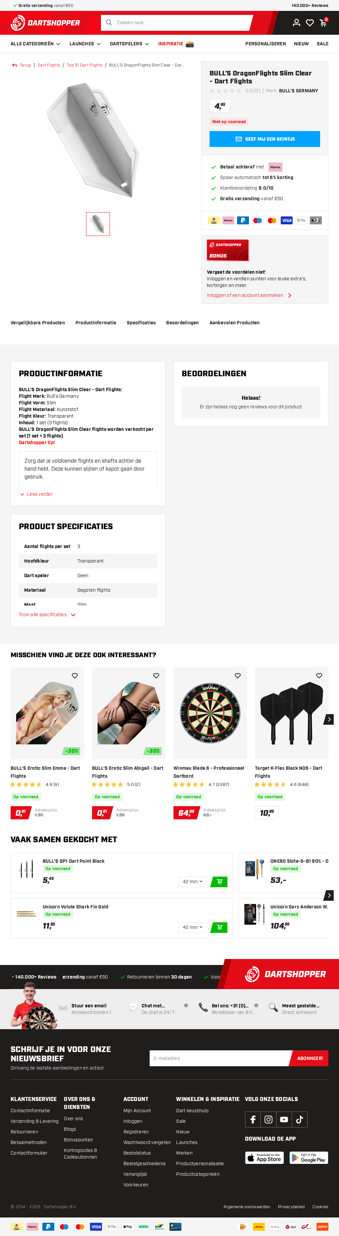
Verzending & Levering (35, 1121)
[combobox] (179, 23)
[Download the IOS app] (264, 1157)
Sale (181, 1121)
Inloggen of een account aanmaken (245, 295)
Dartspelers (126, 44)
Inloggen (132, 1121)
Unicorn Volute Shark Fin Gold (75, 907)
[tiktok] (300, 1119)
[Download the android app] (308, 1157)
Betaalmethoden (29, 1142)
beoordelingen (182, 323)
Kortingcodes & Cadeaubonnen (80, 1154)
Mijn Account (137, 1111)
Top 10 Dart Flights (84, 65)
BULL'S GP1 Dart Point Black (74, 861)
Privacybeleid (291, 1207)
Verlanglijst (135, 1174)
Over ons (73, 1119)
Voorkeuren (136, 1185)
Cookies (320, 1207)
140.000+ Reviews (310, 6)
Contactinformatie (30, 1111)
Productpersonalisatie (200, 1164)
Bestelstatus (137, 1153)
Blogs (70, 1129)
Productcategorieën (197, 1174)
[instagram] (268, 1119)
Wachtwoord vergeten (147, 1142)
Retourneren (24, 1132)
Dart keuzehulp (192, 1111)
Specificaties (141, 323)
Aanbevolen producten (235, 323)
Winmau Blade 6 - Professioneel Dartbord (209, 772)
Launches (82, 44)
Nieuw (182, 1132)
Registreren (136, 1132)
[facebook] (253, 1119)
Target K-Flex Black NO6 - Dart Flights (288, 772)
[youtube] (284, 1119)
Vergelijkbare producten (38, 323)
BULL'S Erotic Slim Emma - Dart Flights (45, 772)
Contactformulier (29, 1153)
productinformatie (95, 323)
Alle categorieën (32, 44)
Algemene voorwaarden (246, 1207)
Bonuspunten (78, 1140)
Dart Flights (49, 65)
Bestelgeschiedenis (144, 1164)
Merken (184, 1153)
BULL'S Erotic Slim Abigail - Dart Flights (127, 772)
